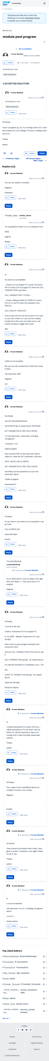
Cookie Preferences (12, 1055)
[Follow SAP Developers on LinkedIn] (31, 1030)
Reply (8, 206)
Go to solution (25, 49)
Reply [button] (42, 153)
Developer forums (32, 18)
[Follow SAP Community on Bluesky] (22, 1030)
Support (37, 1049)
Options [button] (44, 42)
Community (16, 3)
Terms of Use (36, 1037)
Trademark (12, 1049)
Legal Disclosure (37, 1043)
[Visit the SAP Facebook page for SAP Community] (18, 1030)
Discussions (8, 9)
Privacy (12, 1037)
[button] (4, 63)
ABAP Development (10, 74)
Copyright (12, 1043)
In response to (26, 570)
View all (5, 1018)
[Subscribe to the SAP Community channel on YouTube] (26, 1030)
